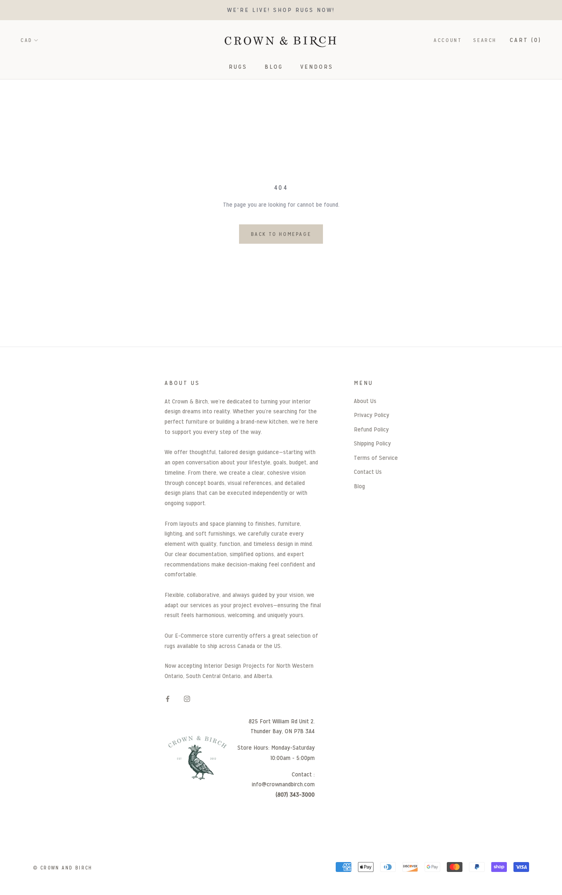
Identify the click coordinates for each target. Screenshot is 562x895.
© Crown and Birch (63, 868)
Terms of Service (376, 457)
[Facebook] (168, 699)
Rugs (238, 66)
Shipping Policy (372, 443)
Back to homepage (281, 234)
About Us (365, 401)
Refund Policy (371, 429)
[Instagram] (187, 699)
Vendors (316, 66)
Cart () (525, 40)
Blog (274, 66)
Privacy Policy (371, 415)
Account (448, 40)
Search (485, 40)
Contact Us (368, 471)
